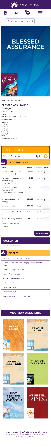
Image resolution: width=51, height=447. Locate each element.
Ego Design (38, 434)
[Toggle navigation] (40, 13)
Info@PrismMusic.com (34, 432)
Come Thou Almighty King (13, 278)
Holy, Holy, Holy (9, 287)
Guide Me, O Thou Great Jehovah (16, 296)
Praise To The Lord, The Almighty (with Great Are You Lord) (24, 264)
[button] (20, 12)
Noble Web (31, 436)
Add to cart (42, 233)
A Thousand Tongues (11, 283)
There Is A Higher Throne (13, 269)
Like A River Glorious (11, 246)
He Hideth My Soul (11, 292)
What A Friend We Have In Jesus (16, 258)
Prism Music (29, 5)
